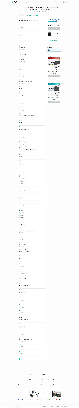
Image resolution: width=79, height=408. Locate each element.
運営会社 (44, 406)
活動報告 (28, 15)
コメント (35, 15)
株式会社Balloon (36, 11)
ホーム (21, 15)
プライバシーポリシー (54, 43)
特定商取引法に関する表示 (54, 40)
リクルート (47, 406)
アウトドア (44, 11)
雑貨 (40, 11)
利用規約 (51, 406)
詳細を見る (54, 73)
